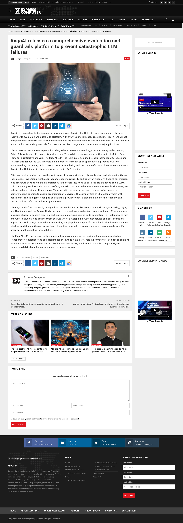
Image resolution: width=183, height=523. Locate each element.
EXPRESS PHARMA (77, 480)
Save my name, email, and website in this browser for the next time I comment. (46, 419)
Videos (133, 19)
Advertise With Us (45, 2)
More (154, 26)
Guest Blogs (98, 19)
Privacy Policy (94, 2)
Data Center (86, 26)
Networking (117, 26)
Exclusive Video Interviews (152, 261)
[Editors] (9, 459)
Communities (16, 26)
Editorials (68, 19)
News (22, 19)
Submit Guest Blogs (78, 473)
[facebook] (161, 2)
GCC (111, 19)
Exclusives (96, 345)
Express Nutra (103, 470)
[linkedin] (169, 2)
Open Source (132, 26)
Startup (35, 257)
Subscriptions (129, 511)
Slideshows (66, 26)
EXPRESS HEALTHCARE (107, 463)
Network (80, 2)
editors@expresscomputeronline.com (26, 459)
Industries (33, 26)
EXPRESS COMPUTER (106, 466)
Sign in (154, 2)
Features (82, 19)
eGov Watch (36, 19)
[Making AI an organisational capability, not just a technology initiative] (70, 333)
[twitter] (165, 2)
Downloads (147, 19)
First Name (142, 163)
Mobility (105, 26)
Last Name (142, 172)
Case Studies (49, 26)
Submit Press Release (64, 2)
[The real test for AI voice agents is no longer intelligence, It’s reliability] (30, 333)
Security (144, 26)
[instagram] (173, 2)
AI (17, 257)
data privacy (26, 257)
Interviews (52, 19)
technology (44, 257)
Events (122, 19)
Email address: (144, 182)
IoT (96, 26)
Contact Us (106, 2)
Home (33, 2)
